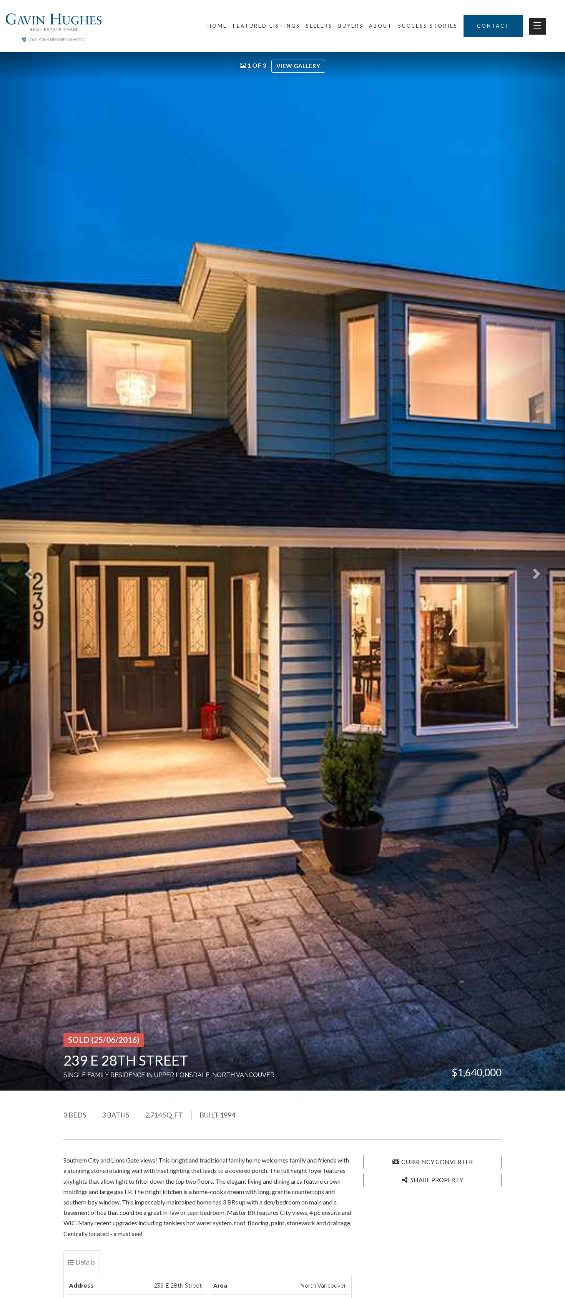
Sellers (319, 26)
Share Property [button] (436, 1179)
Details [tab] (84, 1262)
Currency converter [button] (437, 1161)
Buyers (350, 26)
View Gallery (298, 65)
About (380, 26)
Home (217, 26)
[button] (34, 571)
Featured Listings (266, 26)
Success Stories (428, 26)
